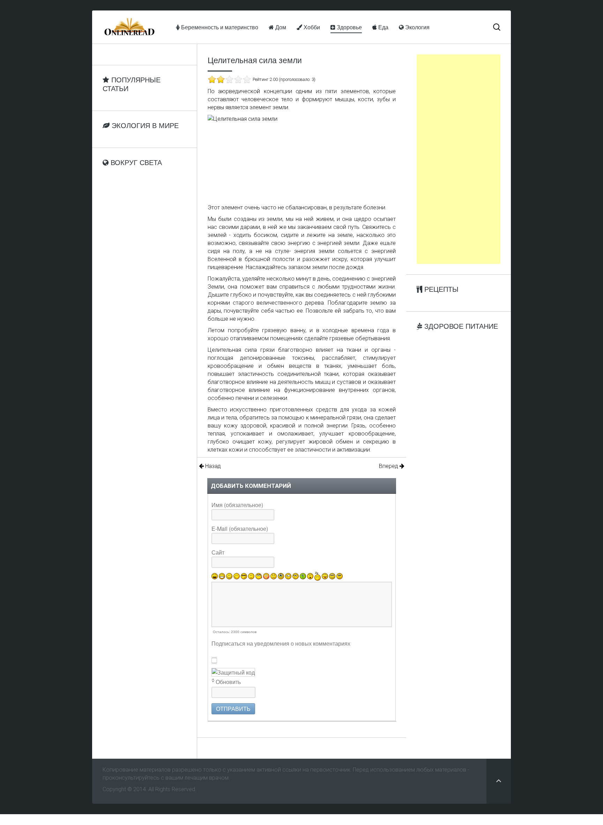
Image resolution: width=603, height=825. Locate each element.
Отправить (233, 709)
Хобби (311, 27)
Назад (212, 466)
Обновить (228, 682)
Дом (280, 27)
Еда (382, 27)
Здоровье (348, 27)
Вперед (389, 466)
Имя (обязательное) (237, 505)
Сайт (217, 552)
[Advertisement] (458, 159)
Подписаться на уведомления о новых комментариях (280, 643)
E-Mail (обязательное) (239, 529)
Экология (417, 27)
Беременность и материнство (219, 27)
